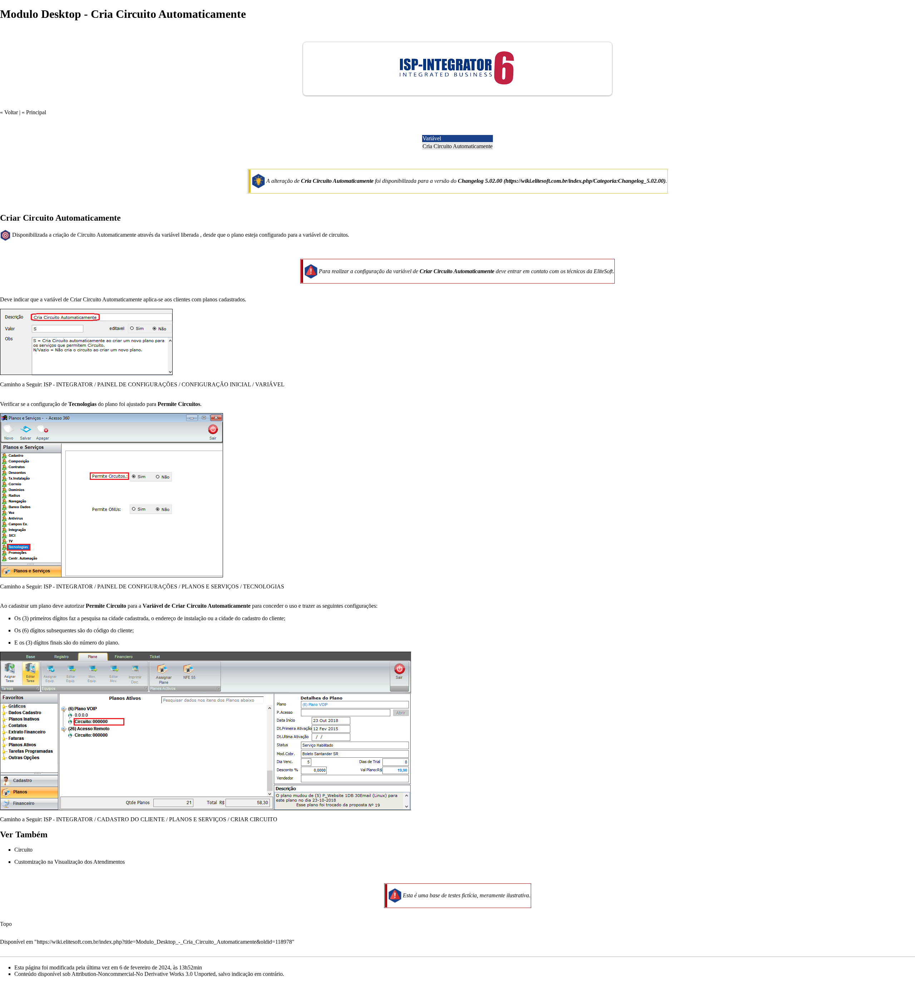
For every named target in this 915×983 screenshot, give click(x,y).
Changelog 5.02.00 (480, 181)
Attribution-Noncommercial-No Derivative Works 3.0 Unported (143, 974)
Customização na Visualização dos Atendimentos (69, 862)
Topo (6, 924)
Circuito (23, 850)
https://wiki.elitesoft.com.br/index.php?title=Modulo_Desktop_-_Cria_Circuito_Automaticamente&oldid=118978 (164, 942)
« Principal (34, 112)
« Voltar (9, 112)
